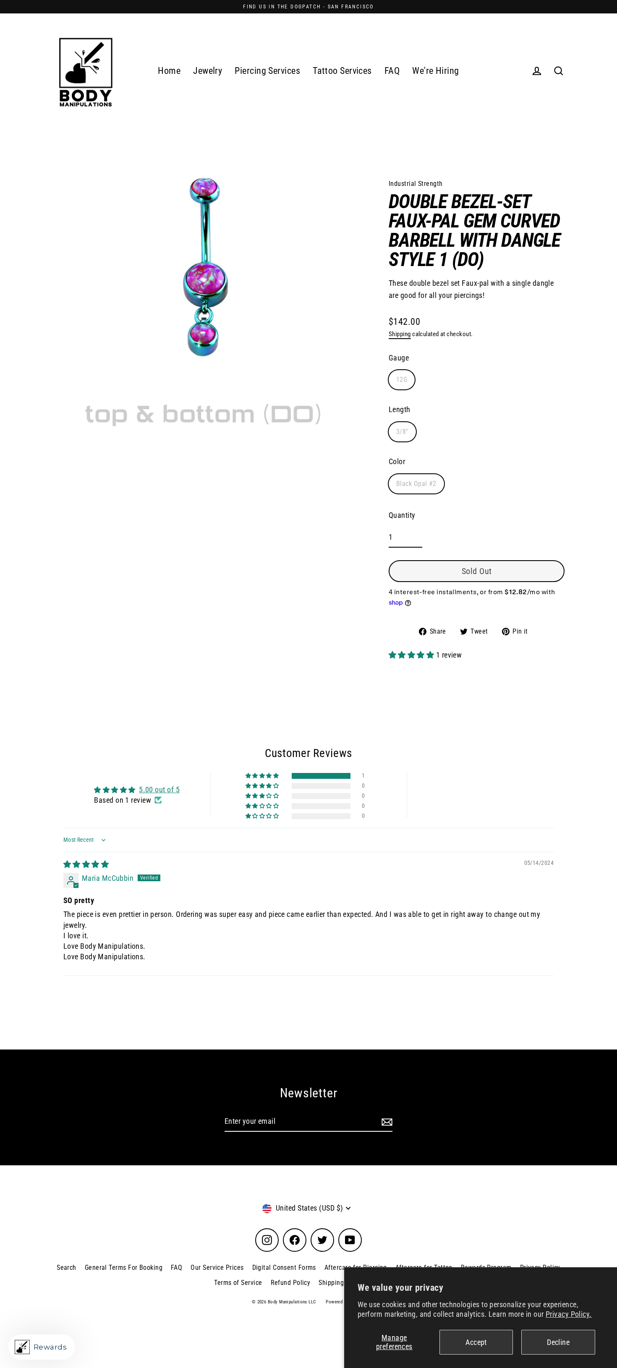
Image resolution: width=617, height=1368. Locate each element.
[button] (412, 654)
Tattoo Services (342, 70)
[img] (86, 864)
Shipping (400, 334)
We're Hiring (435, 70)
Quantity (402, 515)
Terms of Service (238, 1283)
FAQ (392, 70)
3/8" (402, 432)
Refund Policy (291, 1283)
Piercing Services (267, 70)
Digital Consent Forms (284, 1267)
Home (169, 70)
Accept (476, 1342)
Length (399, 409)
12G (401, 380)
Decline (558, 1342)
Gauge (399, 357)
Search (66, 1267)
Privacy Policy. (569, 1314)
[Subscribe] (385, 1122)
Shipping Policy (341, 1283)
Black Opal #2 (416, 484)
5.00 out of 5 (159, 789)
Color (397, 461)
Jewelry (207, 70)
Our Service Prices (217, 1267)
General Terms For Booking (123, 1267)
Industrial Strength (416, 184)
